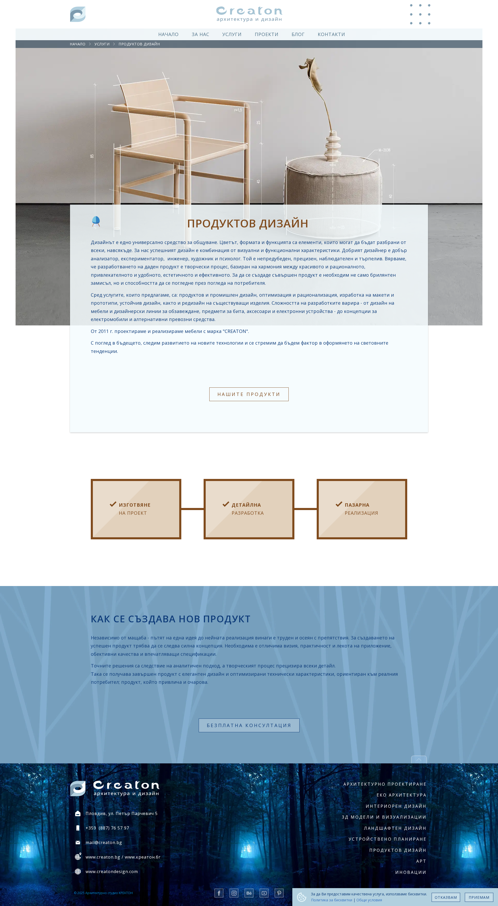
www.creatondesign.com (112, 871)
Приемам (479, 897)
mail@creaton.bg (104, 842)
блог (298, 34)
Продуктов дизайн (139, 43)
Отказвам (446, 897)
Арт (421, 861)
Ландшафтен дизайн (395, 828)
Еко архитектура (402, 795)
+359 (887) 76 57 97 (107, 828)
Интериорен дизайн (396, 806)
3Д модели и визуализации (384, 817)
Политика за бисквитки (331, 899)
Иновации (411, 872)
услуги (232, 34)
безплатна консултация (249, 725)
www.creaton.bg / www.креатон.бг (123, 857)
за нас (200, 34)
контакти (331, 34)
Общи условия (369, 899)
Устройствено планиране (388, 839)
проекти (267, 34)
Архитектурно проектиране (385, 784)
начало (168, 34)
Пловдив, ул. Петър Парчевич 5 (122, 813)
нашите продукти (249, 394)
